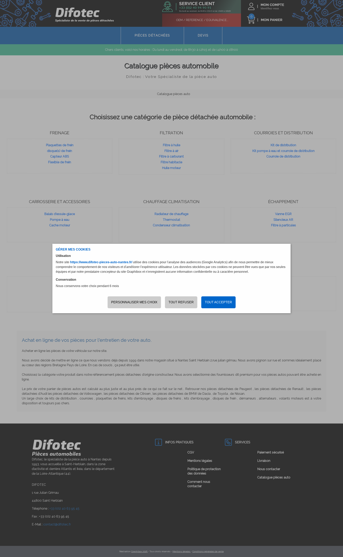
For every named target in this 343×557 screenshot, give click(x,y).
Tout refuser (181, 302)
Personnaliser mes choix (134, 302)
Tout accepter (218, 302)
